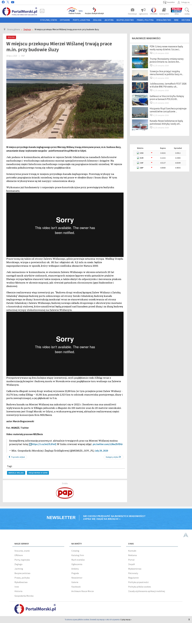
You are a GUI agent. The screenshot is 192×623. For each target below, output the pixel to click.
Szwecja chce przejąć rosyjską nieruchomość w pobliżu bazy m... (166, 73)
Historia (185, 20)
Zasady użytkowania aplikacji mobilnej (146, 591)
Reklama (132, 555)
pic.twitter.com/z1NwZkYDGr (108, 444)
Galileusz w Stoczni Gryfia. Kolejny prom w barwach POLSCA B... (167, 98)
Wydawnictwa (134, 568)
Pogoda (75, 573)
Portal (131, 559)
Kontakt (132, 550)
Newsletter (76, 577)
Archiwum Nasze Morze (82, 591)
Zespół (131, 564)
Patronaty (133, 573)
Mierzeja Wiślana (16, 473)
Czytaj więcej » (125, 619)
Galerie (74, 582)
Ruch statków (78, 559)
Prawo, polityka (145, 20)
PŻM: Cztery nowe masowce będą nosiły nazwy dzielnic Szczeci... (166, 48)
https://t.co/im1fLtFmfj (44, 444)
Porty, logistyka (81, 20)
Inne (176, 20)
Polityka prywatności (138, 582)
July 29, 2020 (101, 450)
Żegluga (97, 20)
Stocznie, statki (48, 20)
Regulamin (133, 577)
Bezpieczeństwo (125, 20)
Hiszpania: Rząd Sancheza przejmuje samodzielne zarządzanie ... (168, 110)
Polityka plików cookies (139, 586)
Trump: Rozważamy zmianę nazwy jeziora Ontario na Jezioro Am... (167, 60)
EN (42, 11)
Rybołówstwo (163, 20)
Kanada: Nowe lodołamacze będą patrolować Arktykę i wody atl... (166, 122)
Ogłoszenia (76, 564)
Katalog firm (77, 555)
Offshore (65, 20)
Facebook (76, 586)
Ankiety (75, 568)
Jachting (109, 20)
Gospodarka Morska (23, 595)
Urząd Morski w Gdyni (38, 473)
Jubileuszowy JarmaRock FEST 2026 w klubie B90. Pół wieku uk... (168, 85)
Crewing (75, 550)
